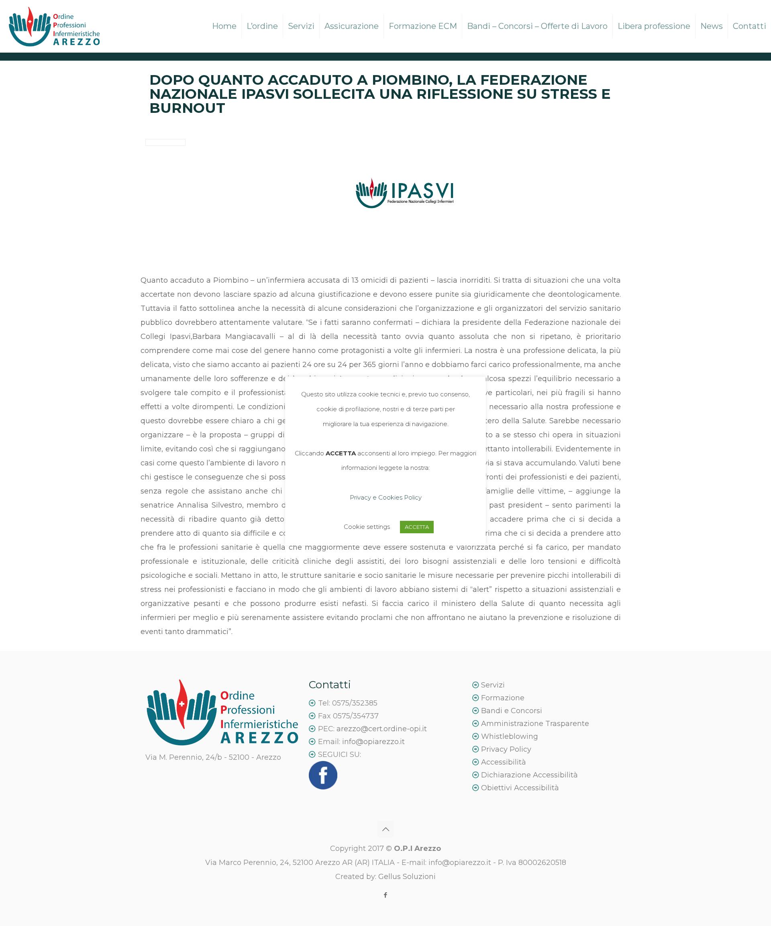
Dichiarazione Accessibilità (528, 775)
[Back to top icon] (385, 829)
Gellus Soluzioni (407, 876)
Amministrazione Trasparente (535, 723)
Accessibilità (503, 762)
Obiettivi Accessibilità (519, 787)
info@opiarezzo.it (373, 741)
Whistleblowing (509, 736)
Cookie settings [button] (367, 526)
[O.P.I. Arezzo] (54, 26)
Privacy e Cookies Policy (386, 497)
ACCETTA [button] (417, 527)
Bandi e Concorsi (511, 710)
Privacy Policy (506, 749)
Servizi (492, 685)
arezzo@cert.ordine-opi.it (382, 728)
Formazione (502, 697)
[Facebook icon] (386, 895)
